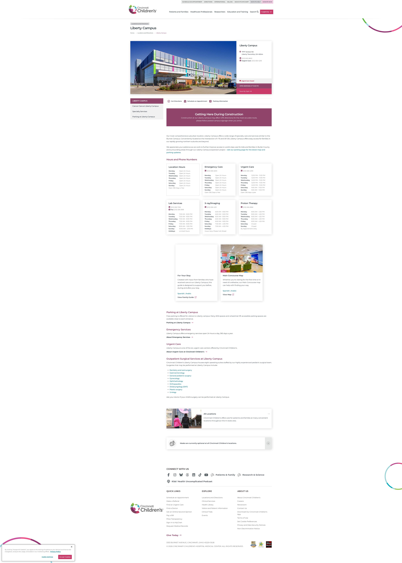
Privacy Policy (55, 552)
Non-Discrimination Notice (248, 529)
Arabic (188, 294)
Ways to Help (256, 2)
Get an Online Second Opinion (179, 512)
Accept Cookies (65, 557)
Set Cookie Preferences (247, 521)
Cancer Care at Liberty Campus (145, 106)
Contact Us (242, 508)
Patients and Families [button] (178, 12)
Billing (230, 2)
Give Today (172, 535)
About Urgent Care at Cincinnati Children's (185, 352)
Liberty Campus (139, 101)
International (219, 2)
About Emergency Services (178, 337)
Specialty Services (139, 111)
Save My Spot (244, 91)
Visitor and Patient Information (215, 508)
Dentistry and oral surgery (181, 370)
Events (205, 515)
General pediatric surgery (180, 376)
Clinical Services (208, 501)
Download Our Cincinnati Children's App (252, 513)
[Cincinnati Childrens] (146, 508)
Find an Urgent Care (175, 505)
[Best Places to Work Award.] (261, 545)
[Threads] (187, 475)
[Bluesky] (181, 475)
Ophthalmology (176, 381)
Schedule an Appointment (192, 2)
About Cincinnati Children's (248, 498)
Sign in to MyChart (242, 2)
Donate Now (267, 2)
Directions (208, 2)
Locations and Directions (212, 498)
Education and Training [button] (237, 12)
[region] (38, 552)
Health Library (207, 505)
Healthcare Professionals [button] (201, 12)
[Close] (71, 546)
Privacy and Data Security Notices (251, 525)
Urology (173, 392)
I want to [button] (265, 12)
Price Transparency (174, 519)
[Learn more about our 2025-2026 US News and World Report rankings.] (253, 545)
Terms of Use (242, 518)
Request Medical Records (177, 526)
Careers (240, 501)
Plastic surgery (176, 390)
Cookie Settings (47, 557)
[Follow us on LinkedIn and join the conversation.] (194, 475)
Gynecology (175, 378)
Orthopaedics (175, 384)
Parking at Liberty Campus (143, 117)
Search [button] (253, 12)
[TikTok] (200, 475)
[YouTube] (206, 475)
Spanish (181, 294)
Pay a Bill (170, 515)
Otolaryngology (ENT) (179, 387)
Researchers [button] (219, 12)
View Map (227, 295)
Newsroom (242, 505)
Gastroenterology (177, 373)
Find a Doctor (172, 508)
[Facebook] (168, 475)
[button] (219, 443)
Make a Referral (172, 501)
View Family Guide (186, 297)
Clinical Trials (207, 512)
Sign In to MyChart (174, 523)
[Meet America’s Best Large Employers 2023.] (269, 545)
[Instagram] (175, 475)
